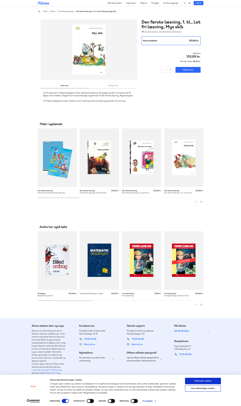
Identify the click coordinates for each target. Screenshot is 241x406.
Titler (45, 11)
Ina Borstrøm (151, 31)
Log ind (198, 3)
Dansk (53, 11)
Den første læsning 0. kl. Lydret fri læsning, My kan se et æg (141, 157)
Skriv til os (89, 344)
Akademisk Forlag (52, 373)
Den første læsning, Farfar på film (99, 157)
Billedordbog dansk (57, 260)
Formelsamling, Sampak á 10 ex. (183, 260)
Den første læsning (65, 11)
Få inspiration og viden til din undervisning (92, 359)
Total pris (196, 53)
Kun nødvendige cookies (203, 388)
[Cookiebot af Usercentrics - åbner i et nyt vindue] (33, 401)
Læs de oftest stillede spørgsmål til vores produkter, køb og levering (143, 359)
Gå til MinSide (181, 330)
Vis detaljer (147, 401)
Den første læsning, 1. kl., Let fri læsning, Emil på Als (183, 157)
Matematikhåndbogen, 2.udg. (99, 260)
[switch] (90, 401)
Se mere (71, 181)
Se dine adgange (170, 3)
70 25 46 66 (90, 339)
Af (143, 31)
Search (185, 3)
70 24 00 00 (185, 354)
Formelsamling (141, 260)
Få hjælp (155, 3)
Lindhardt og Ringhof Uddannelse (47, 370)
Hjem (39, 11)
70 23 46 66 (138, 339)
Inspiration (131, 3)
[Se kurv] (189, 3)
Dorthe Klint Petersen (170, 31)
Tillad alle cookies (203, 381)
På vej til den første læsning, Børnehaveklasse (57, 157)
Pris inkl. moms (186, 61)
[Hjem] (43, 3)
